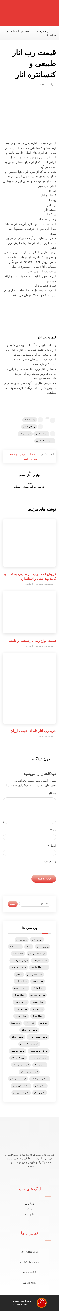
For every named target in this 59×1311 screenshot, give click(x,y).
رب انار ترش (37, 981)
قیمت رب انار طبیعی (44, 441)
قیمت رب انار (25, 434)
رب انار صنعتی (31, 646)
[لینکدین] (29, 1175)
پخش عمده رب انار (21, 1092)
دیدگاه (51, 793)
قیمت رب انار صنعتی (29, 1072)
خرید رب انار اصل (40, 960)
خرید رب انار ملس (18, 967)
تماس (29, 1219)
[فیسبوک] (33, 1175)
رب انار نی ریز (21, 1016)
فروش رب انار (17, 1037)
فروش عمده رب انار (38, 1058)
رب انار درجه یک (20, 988)
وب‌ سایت (50, 861)
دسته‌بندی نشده (46, 584)
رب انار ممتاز (37, 1016)
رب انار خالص (21, 981)
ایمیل (51, 845)
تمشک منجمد (15, 946)
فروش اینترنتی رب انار (38, 1037)
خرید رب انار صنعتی (19, 960)
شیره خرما (15, 1023)
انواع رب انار (37, 939)
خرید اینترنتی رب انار (37, 953)
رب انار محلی (21, 1009)
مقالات (29, 1209)
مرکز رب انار (40, 1086)
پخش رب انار (39, 1092)
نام (53, 830)
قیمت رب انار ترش (21, 1065)
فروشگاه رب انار (18, 1058)
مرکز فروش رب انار (21, 1086)
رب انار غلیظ (37, 1009)
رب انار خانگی (38, 988)
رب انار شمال (19, 995)
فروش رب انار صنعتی (29, 1044)
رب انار (19, 974)
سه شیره (43, 1023)
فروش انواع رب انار (29, 1030)
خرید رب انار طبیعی (39, 967)
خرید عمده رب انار (34, 974)
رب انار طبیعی (29, 427)
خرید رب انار (18, 953)
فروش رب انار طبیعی (39, 1051)
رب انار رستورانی (37, 995)
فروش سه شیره (17, 1051)
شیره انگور (29, 1023)
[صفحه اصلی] (55, 31)
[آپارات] (26, 1175)
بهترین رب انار (43, 946)
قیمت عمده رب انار (18, 1078)
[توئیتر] (31, 1175)
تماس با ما (29, 1214)
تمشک (28, 946)
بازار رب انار (22, 939)
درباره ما (29, 1203)
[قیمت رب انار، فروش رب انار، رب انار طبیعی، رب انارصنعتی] (47, 14)
